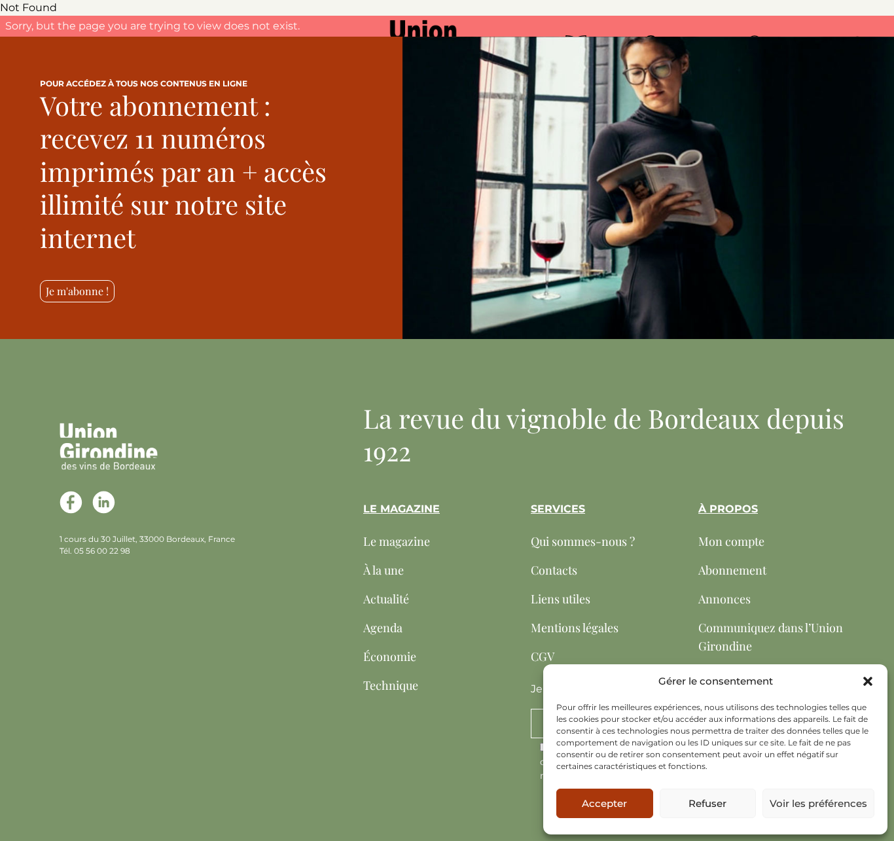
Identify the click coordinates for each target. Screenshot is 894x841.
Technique (390, 685)
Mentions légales (574, 627)
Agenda (382, 627)
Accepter (604, 803)
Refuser (707, 803)
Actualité (386, 599)
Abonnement (732, 570)
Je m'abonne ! (77, 291)
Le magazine (396, 541)
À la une (383, 570)
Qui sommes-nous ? (583, 541)
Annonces (724, 599)
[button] (867, 681)
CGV (542, 656)
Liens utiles (560, 599)
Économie (389, 656)
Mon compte (731, 541)
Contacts (554, 570)
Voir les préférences (818, 803)
